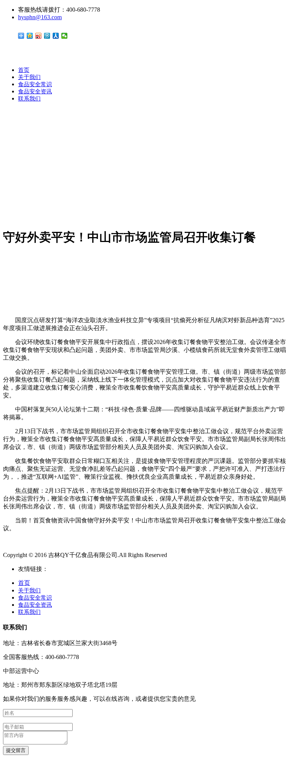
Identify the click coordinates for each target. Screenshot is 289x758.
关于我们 (29, 77)
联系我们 (29, 99)
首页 (23, 70)
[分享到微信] (64, 36)
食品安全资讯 (35, 91)
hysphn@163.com (40, 17)
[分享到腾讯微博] (47, 36)
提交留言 (16, 750)
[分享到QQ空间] (30, 36)
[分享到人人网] (56, 36)
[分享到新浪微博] (38, 36)
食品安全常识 (35, 84)
